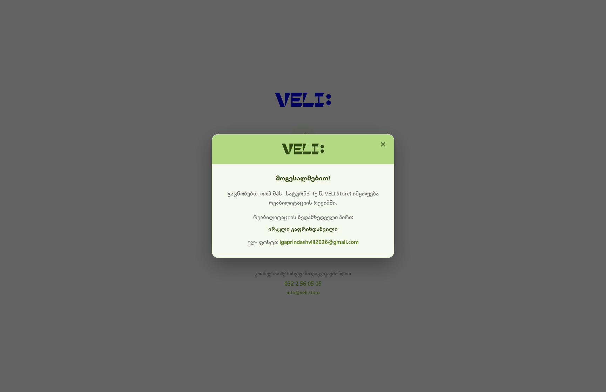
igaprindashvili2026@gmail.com (319, 242)
